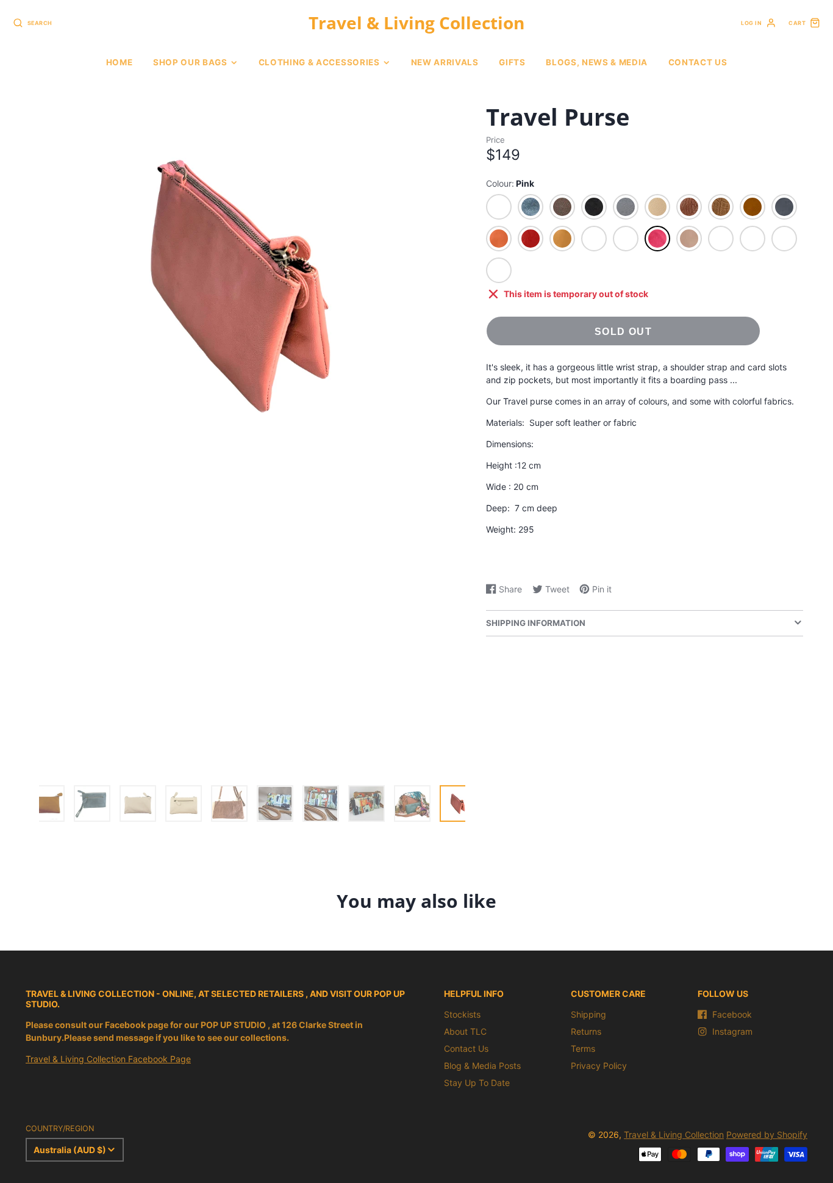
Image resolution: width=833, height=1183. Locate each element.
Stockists (462, 1014)
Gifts (512, 62)
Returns (586, 1031)
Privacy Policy (599, 1065)
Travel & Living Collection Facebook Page (108, 1059)
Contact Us (698, 62)
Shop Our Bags (190, 62)
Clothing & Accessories (319, 62)
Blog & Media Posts (482, 1065)
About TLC (465, 1031)
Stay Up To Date (477, 1082)
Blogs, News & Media (597, 62)
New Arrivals (445, 62)
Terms (583, 1048)
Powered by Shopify (766, 1134)
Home (119, 62)
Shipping (588, 1014)
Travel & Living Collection (674, 1134)
